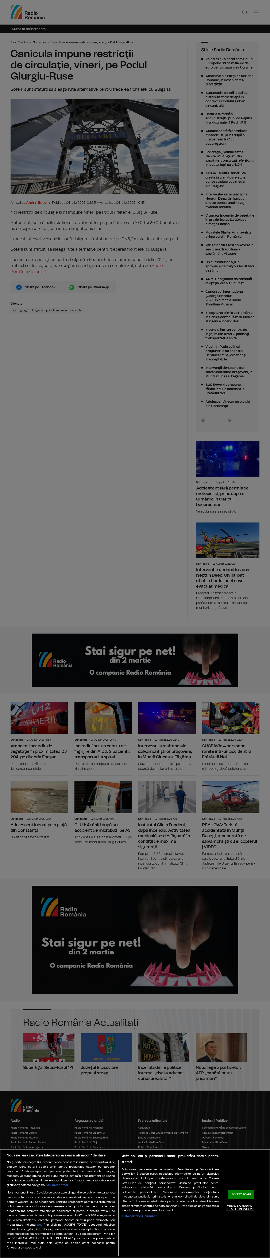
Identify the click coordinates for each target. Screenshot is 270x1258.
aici (39, 1225)
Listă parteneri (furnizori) (140, 1216)
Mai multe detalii (57, 1185)
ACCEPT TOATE (241, 1194)
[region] (135, 1203)
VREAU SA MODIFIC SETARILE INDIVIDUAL (240, 1207)
